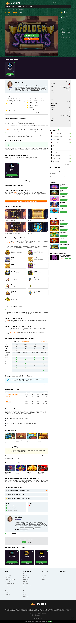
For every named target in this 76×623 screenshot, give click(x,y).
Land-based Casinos (27, 585)
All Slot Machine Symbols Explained (57, 173)
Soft (24, 587)
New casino (7, 573)
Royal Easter (62, 190)
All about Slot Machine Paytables (56, 175)
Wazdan (17, 473)
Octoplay (61, 245)
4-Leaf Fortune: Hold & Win (64, 244)
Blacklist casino (8, 575)
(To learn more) (45, 621)
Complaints (25, 583)
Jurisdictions (25, 588)
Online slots (7, 581)
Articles (25, 6)
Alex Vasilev (14, 533)
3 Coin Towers (62, 220)
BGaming (61, 185)
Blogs (61, 573)
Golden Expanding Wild (11, 242)
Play (10, 74)
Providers (7, 592)
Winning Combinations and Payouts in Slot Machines (60, 176)
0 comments (63, 13)
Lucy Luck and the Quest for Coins (12, 394)
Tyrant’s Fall (8, 401)
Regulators (25, 590)
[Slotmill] (69, 84)
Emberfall (8, 396)
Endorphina (61, 221)
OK (50, 621)
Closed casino (7, 577)
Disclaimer (44, 575)
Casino (8, 6)
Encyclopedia (7, 594)
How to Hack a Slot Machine (55, 170)
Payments (25, 575)
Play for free (64, 187)
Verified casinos (9, 129)
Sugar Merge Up (62, 196)
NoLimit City (40, 473)
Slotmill (6, 442)
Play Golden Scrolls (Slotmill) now (26, 201)
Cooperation (44, 573)
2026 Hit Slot (62, 238)
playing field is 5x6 (16, 192)
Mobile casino (26, 579)
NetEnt (61, 209)
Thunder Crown (44, 341)
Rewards (6, 590)
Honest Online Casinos (9, 583)
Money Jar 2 (8, 403)
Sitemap (24, 594)
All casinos (26, 180)
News (30, 6)
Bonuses (19, 6)
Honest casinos (9, 131)
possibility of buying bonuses (21, 308)
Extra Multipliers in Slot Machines (56, 171)
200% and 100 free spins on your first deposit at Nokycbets (65, 256)
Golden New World (35, 341)
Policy (43, 577)
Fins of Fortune (25, 341)
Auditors (25, 592)
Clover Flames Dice (63, 232)
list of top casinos (21, 158)
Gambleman (62, 226)
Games (13, 6)
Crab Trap (61, 208)
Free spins (7, 320)
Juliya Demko (10, 90)
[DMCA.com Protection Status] (37, 615)
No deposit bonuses (9, 588)
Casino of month (26, 573)
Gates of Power (62, 202)
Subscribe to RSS (38, 618)
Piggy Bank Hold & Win (63, 184)
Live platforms (26, 596)
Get (68, 258)
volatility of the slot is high (13, 332)
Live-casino (25, 581)
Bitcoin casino (26, 577)
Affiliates (43, 581)
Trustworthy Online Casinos (10, 579)
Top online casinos (8, 585)
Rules (6, 587)
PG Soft (6, 473)
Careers (43, 579)
